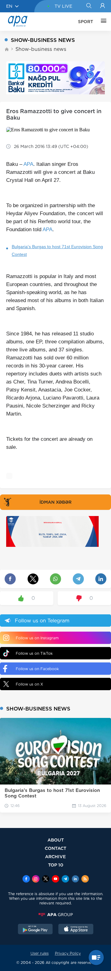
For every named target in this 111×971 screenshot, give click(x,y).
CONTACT (55, 848)
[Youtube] (55, 879)
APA (28, 164)
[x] (45, 879)
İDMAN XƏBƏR (55, 502)
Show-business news (40, 49)
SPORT (85, 21)
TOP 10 (55, 864)
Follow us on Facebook (37, 668)
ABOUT (55, 839)
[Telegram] (65, 879)
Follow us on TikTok (34, 653)
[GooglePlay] (35, 930)
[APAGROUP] (55, 914)
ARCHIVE (55, 856)
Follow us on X (29, 684)
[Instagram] (35, 879)
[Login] (102, 6)
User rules (40, 953)
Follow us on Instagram (37, 638)
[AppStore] (75, 930)
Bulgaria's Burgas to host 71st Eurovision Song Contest (57, 250)
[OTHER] (102, 21)
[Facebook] (26, 879)
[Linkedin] (75, 879)
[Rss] (85, 879)
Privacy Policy (68, 953)
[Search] (88, 6)
